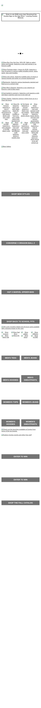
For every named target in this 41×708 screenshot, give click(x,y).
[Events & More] (16, 435)
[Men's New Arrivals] (20, 89)
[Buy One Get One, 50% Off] (20, 66)
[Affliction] (15, 138)
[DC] (15, 121)
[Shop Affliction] (35, 334)
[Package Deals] (20, 73)
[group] (20, 39)
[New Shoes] (20, 78)
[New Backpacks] (20, 84)
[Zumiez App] (20, 17)
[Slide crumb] (18, 53)
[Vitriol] (34, 121)
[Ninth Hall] (34, 143)
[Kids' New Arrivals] (20, 100)
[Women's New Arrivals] (20, 95)
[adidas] (25, 334)
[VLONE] (6, 131)
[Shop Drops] (20, 431)
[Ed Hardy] (25, 116)
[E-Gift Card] (20, 328)
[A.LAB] (25, 132)
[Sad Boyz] (15, 334)
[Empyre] (6, 119)
